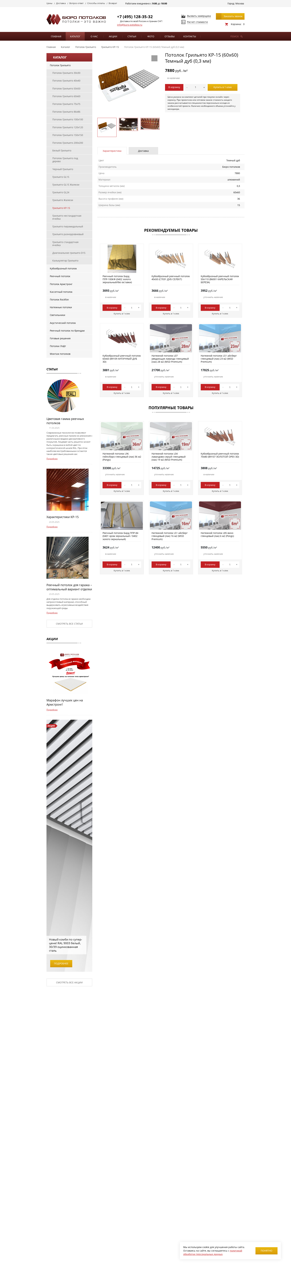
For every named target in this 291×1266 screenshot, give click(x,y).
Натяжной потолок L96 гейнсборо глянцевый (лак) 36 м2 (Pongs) (122, 456)
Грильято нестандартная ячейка (66, 217)
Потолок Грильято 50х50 (66, 88)
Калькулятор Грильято (65, 260)
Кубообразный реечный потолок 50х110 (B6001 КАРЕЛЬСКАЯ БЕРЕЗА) (220, 279)
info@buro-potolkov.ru (129, 24)
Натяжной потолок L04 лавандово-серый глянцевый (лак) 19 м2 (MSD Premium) (169, 456)
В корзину (174, 87)
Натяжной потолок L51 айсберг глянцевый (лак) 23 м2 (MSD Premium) (219, 358)
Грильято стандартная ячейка (65, 243)
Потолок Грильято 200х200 (67, 142)
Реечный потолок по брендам (67, 330)
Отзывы (170, 36)
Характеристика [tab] (112, 150)
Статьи (131, 36)
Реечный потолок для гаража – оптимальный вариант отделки (69, 587)
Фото (150, 36)
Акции (113, 36)
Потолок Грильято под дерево (65, 160)
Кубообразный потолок (63, 268)
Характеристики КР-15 (62, 517)
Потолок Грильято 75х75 (66, 104)
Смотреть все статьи (69, 623)
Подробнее (52, 458)
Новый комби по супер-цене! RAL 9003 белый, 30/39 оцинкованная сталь (65, 944)
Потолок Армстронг (61, 284)
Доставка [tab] (143, 150)
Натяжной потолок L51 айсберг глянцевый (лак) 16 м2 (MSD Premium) (170, 536)
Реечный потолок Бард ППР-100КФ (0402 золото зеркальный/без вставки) (117, 279)
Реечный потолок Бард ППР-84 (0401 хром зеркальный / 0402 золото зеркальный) (120, 536)
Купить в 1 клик (223, 87)
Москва (239, 3)
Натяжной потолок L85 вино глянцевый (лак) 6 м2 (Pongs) (217, 534)
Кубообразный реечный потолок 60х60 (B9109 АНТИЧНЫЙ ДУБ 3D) (122, 358)
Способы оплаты (96, 3)
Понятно (266, 1250)
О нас (94, 36)
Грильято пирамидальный (67, 226)
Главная (56, 36)
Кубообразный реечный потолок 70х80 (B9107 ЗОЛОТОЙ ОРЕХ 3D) (220, 455)
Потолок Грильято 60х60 (66, 96)
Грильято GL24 (60, 192)
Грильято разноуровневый (68, 234)
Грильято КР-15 (61, 208)
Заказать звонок (233, 16)
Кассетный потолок (61, 291)
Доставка (61, 3)
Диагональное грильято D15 (68, 252)
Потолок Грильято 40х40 (66, 80)
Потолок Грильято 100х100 (67, 119)
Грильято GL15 (60, 176)
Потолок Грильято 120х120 (67, 127)
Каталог (75, 36)
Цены (49, 3)
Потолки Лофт (58, 346)
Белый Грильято (61, 150)
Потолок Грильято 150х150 (67, 135)
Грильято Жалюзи (62, 200)
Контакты (189, 36)
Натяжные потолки (61, 307)
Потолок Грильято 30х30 (66, 72)
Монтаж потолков (60, 353)
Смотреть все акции (69, 982)
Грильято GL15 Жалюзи (65, 184)
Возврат (113, 3)
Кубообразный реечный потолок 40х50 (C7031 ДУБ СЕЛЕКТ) (171, 278)
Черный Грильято (62, 169)
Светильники (57, 315)
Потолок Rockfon (59, 299)
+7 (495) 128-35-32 (135, 16)
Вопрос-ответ (76, 3)
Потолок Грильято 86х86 (66, 111)
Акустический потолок (63, 322)
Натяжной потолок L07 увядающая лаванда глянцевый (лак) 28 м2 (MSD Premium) (170, 358)
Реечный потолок (60, 276)
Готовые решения (60, 338)
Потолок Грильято (60, 65)
